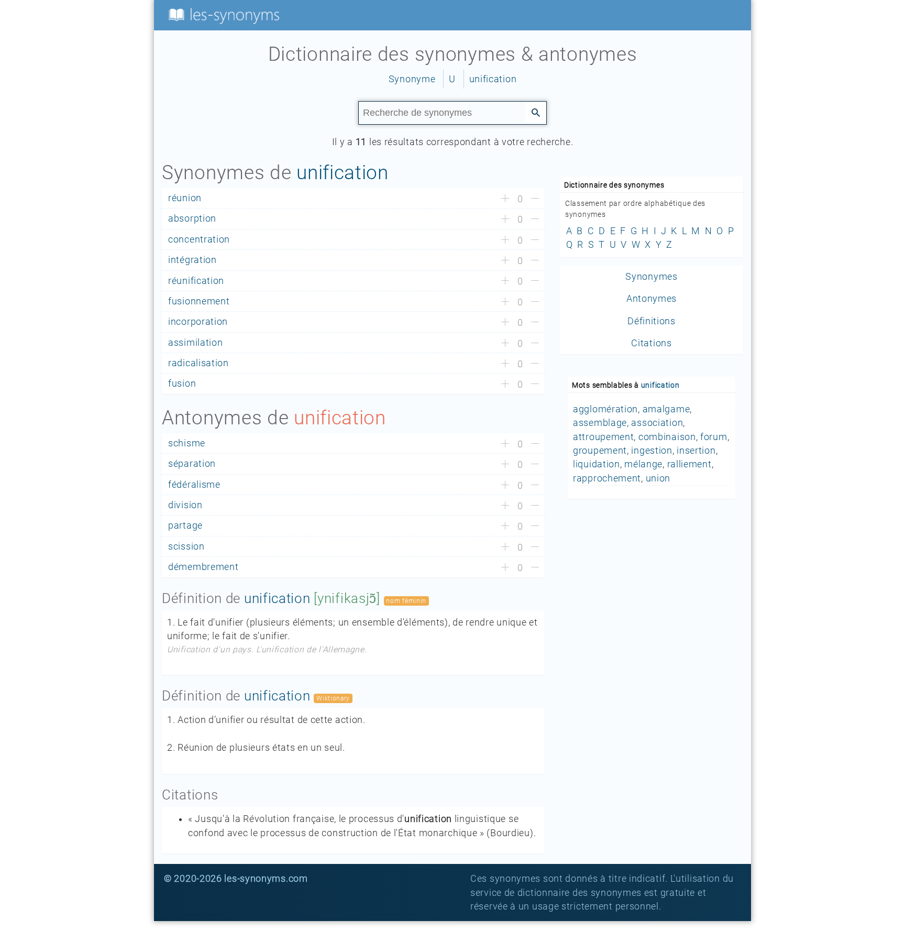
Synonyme (412, 79)
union (658, 478)
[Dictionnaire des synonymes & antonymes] (222, 14)
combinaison (667, 437)
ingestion (651, 450)
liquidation (596, 464)
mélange (643, 464)
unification (493, 79)
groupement (600, 450)
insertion (696, 450)
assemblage (600, 423)
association (657, 423)
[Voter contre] (535, 199)
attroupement (603, 437)
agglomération (605, 409)
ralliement (689, 464)
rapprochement (607, 478)
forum (713, 437)
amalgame (666, 409)
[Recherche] (535, 112)
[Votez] (505, 199)
